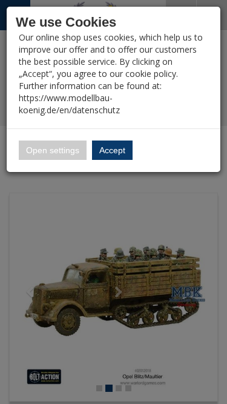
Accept (112, 150)
